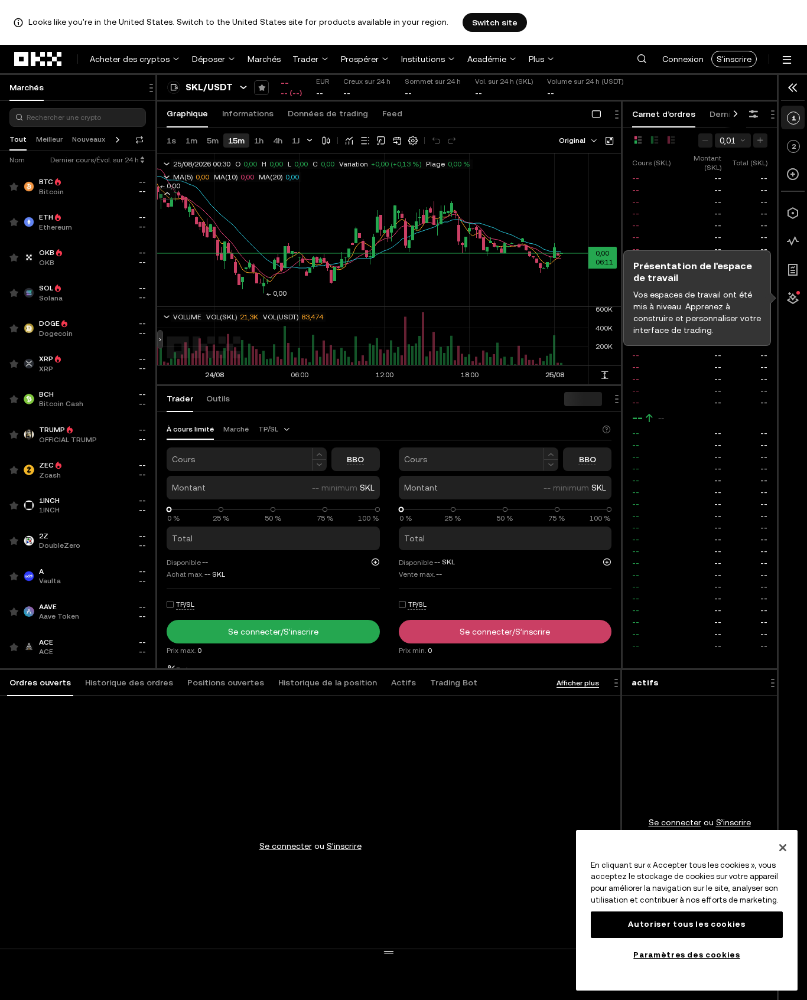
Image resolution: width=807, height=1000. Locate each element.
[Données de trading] (793, 241)
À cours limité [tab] (190, 429)
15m (236, 140)
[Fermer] (783, 848)
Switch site (495, 22)
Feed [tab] (392, 113)
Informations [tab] (248, 113)
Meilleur (49, 139)
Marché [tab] (236, 429)
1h (258, 140)
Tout (18, 139)
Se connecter (285, 846)
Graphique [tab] (187, 113)
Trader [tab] (180, 398)
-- (637, 418)
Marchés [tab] (26, 87)
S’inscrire (344, 846)
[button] (641, 59)
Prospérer (360, 59)
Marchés (264, 59)
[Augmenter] (319, 453)
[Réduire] (319, 465)
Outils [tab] (218, 398)
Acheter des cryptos (130, 59)
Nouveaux (88, 139)
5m (213, 140)
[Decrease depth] (705, 140)
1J (296, 140)
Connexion (683, 59)
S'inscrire (734, 59)
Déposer (208, 59)
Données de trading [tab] (328, 113)
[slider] (169, 509)
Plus (536, 59)
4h (277, 140)
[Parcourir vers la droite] (735, 115)
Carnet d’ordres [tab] (663, 114)
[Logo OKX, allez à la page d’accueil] (38, 59)
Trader (305, 59)
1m (191, 140)
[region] (687, 910)
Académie (486, 59)
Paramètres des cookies (686, 954)
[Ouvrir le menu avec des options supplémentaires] (787, 60)
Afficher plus (578, 683)
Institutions (423, 59)
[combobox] (578, 140)
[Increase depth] (760, 140)
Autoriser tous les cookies (686, 924)
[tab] (40, 683)
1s (171, 140)
